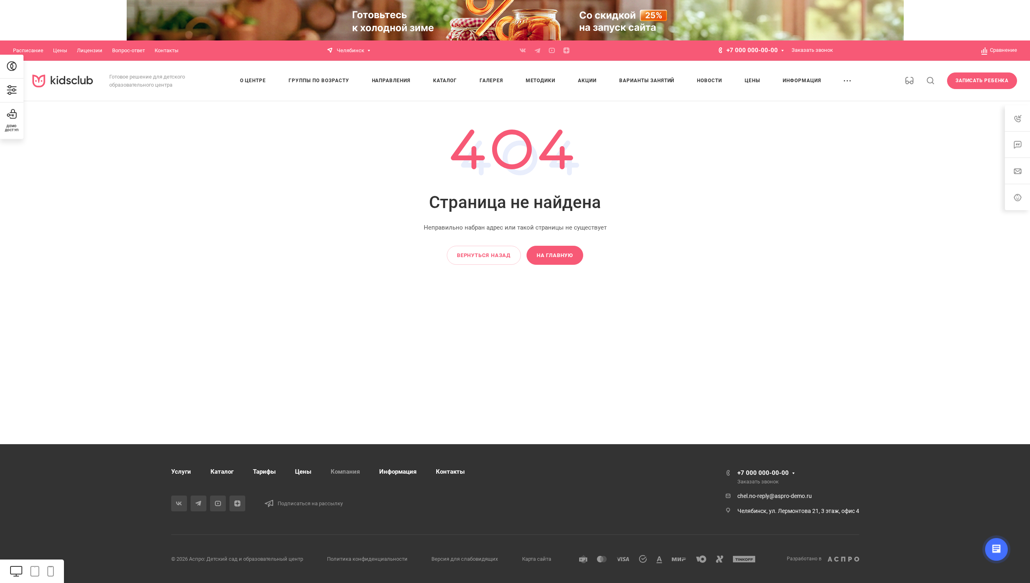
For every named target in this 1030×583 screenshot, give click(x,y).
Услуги (181, 471)
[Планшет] (34, 571)
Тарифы (264, 471)
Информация (397, 471)
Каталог (222, 471)
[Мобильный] (50, 571)
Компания (345, 471)
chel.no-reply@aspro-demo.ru (774, 496)
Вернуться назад (484, 255)
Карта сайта (536, 559)
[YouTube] (552, 51)
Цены (303, 471)
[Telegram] (537, 51)
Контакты (450, 471)
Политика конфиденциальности (367, 559)
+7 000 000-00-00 (752, 50)
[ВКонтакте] (523, 51)
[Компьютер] (16, 571)
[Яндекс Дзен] (567, 51)
